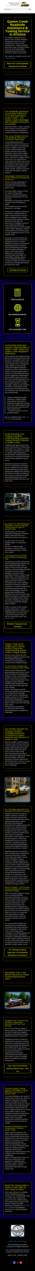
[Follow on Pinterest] (20, 1262)
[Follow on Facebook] (14, 1262)
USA (20, 1241)
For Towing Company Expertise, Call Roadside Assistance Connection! (17, 952)
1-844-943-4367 (10, 58)
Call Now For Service (17, 270)
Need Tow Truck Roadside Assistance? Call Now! (17, 64)
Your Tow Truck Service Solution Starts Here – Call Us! (17, 1068)
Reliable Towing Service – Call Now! (17, 625)
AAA (10, 1241)
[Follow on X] (17, 1262)
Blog (24, 1241)
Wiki (15, 1241)
